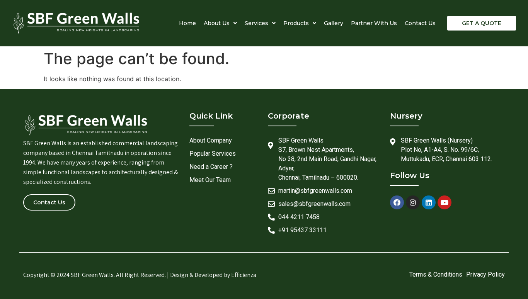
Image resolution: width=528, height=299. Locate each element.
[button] (481, 23)
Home (187, 23)
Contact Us (420, 23)
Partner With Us (374, 23)
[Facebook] (397, 202)
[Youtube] (444, 202)
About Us (217, 23)
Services (256, 23)
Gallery (333, 23)
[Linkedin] (429, 202)
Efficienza (243, 275)
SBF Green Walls (92, 275)
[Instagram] (413, 202)
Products (296, 23)
